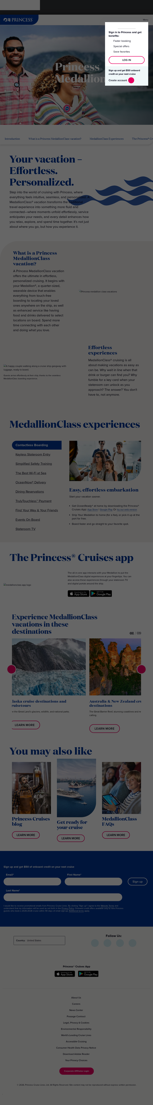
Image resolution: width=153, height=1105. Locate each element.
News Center (76, 1010)
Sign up (138, 881)
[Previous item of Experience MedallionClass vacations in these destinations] (11, 669)
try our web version (127, 509)
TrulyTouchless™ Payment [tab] (33, 501)
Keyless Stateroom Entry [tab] (33, 454)
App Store (92, 509)
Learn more (25, 725)
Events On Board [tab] (28, 519)
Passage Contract (76, 1016)
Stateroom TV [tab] (25, 528)
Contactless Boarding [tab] (32, 445)
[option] (48, 683)
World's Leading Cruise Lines (76, 1035)
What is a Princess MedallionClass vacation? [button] (55, 139)
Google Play (106, 509)
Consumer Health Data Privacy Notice (76, 1047)
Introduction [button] (12, 139)
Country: (20, 940)
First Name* (74, 874)
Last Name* (13, 890)
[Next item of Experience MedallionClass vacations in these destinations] (141, 669)
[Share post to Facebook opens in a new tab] (95, 943)
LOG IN (126, 60)
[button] (76, 1071)
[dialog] (33, 1091)
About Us (76, 997)
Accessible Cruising (76, 1041)
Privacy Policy (68, 908)
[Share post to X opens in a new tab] (107, 943)
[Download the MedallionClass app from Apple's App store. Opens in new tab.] (78, 599)
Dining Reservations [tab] (30, 491)
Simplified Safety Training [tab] (34, 463)
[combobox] (44, 940)
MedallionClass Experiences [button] (107, 139)
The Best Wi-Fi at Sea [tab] (31, 473)
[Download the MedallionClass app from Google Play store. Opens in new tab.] (101, 599)
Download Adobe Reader (76, 1054)
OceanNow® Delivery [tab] (31, 482)
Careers (76, 1004)
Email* (10, 874)
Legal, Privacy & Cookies (76, 1022)
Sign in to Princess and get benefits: (125, 34)
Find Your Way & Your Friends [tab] (37, 510)
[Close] (144, 26)
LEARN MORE (26, 835)
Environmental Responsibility (76, 1029)
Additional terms (76, 910)
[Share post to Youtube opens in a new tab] (120, 943)
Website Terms (107, 905)
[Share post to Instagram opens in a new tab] (132, 943)
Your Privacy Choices (76, 1060)
